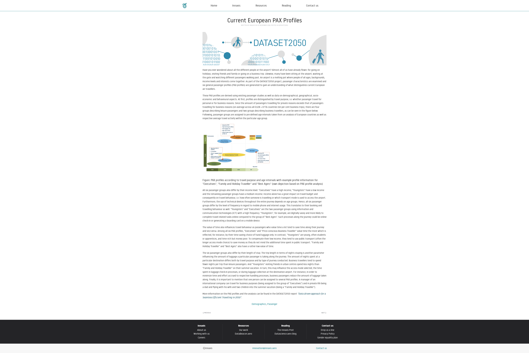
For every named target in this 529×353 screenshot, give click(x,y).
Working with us (202, 333)
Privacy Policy (327, 333)
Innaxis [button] (236, 5)
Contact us (312, 5)
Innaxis (252, 25)
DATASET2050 (283, 25)
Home (214, 5)
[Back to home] (185, 5)
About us (201, 329)
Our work (243, 329)
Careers (201, 337)
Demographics (259, 304)
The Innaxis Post (285, 329)
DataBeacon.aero (243, 333)
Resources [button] (261, 5)
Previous (207, 313)
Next (323, 313)
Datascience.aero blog (285, 333)
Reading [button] (286, 5)
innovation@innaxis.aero (264, 348)
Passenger (272, 304)
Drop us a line (327, 329)
